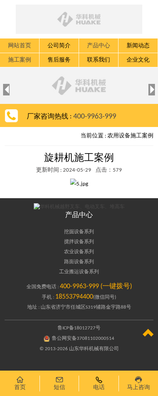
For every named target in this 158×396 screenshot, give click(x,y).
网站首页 (19, 46)
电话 (99, 383)
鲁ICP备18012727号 (79, 328)
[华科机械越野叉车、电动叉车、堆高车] (79, 206)
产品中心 (79, 215)
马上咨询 (138, 383)
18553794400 (74, 297)
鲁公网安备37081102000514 (83, 338)
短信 (59, 383)
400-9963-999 (94, 116)
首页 (20, 383)
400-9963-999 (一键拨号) (96, 286)
